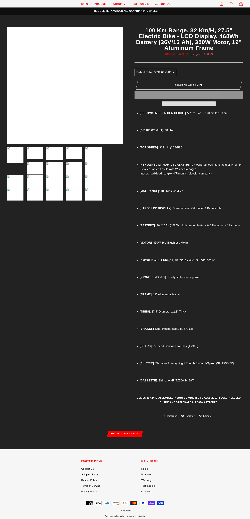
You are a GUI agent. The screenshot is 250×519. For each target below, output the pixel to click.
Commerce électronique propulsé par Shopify (125, 516)
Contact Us (162, 3)
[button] (189, 95)
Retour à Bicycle (127, 434)
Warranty (118, 3)
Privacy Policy (89, 491)
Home (84, 3)
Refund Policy (89, 480)
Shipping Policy (90, 474)
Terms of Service (90, 486)
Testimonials (140, 3)
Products (100, 3)
